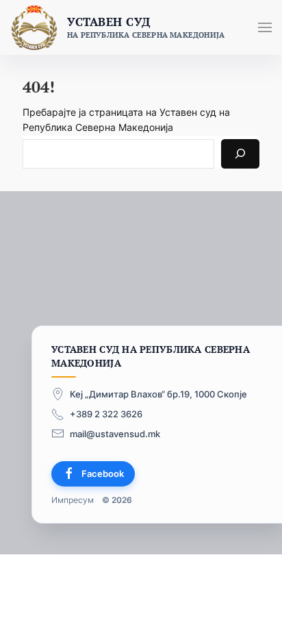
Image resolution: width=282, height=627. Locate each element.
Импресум (72, 499)
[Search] (240, 154)
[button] (265, 27)
